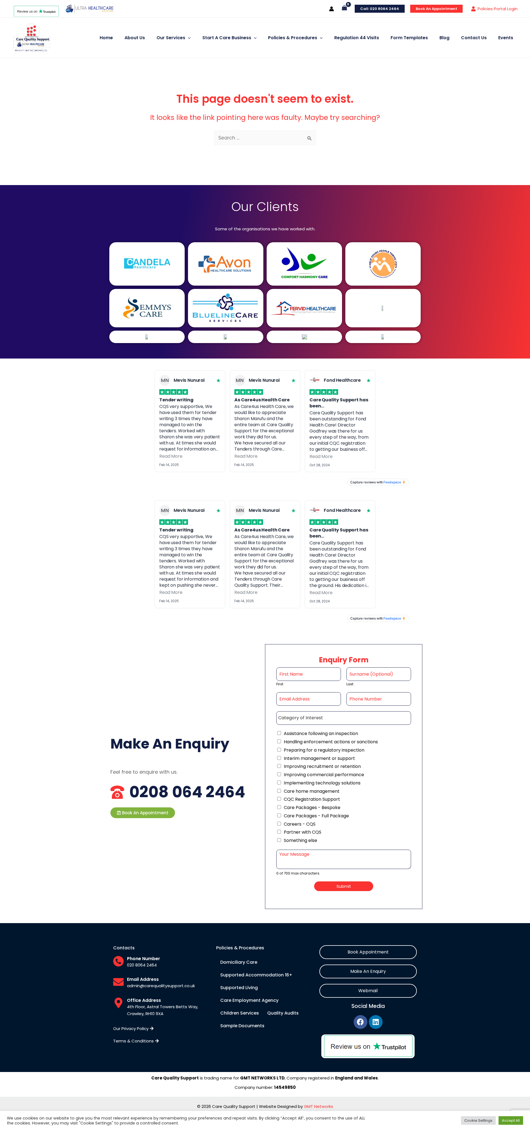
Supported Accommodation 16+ (256, 975)
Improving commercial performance (324, 774)
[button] (142, 812)
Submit (343, 886)
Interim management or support (319, 758)
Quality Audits (283, 1013)
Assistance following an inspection (321, 733)
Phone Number (143, 958)
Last (349, 684)
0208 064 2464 (187, 792)
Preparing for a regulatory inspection (324, 750)
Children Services (239, 1013)
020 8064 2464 (142, 965)
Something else (300, 840)
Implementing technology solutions (322, 783)
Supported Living (239, 987)
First (279, 684)
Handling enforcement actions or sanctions (331, 742)
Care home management (312, 791)
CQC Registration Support (312, 799)
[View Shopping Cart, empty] (344, 8)
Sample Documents (242, 1026)
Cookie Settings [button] (478, 1120)
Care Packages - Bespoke (312, 807)
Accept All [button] (511, 1120)
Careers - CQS (300, 824)
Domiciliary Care (238, 962)
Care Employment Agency (249, 1000)
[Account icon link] (331, 8)
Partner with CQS (302, 832)
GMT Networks (318, 1106)
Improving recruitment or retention (322, 766)
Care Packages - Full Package (316, 816)
